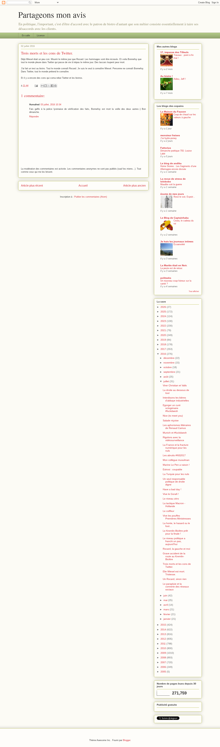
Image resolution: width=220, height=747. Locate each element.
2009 (164, 652)
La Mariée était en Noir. (173, 265)
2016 (164, 353)
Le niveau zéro (171, 498)
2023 (164, 321)
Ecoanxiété (179, 244)
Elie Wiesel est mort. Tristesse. (174, 573)
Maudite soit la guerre (171, 184)
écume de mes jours (172, 194)
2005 (164, 671)
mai (165, 600)
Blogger (126, 740)
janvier (167, 618)
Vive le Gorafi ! (171, 494)
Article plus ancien (134, 185)
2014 (164, 629)
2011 (163, 643)
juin (165, 595)
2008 (164, 657)
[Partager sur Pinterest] (55, 85)
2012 (164, 638)
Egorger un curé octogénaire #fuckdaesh (171, 408)
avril (166, 604)
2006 (164, 667)
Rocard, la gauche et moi (176, 548)
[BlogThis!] (45, 85)
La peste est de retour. (171, 268)
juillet (166, 381)
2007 (164, 662)
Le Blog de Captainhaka (174, 217)
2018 (164, 344)
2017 (164, 349)
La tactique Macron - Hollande (174, 505)
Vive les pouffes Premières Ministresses (177, 517)
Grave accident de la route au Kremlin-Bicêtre (174, 556)
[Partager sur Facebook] (52, 85)
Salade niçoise (171, 420)
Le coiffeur (168, 511)
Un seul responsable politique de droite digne (174, 482)
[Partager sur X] (49, 85)
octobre (167, 367)
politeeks (165, 278)
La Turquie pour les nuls (176, 474)
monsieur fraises (170, 135)
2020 (164, 335)
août (166, 376)
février (167, 614)
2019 (164, 339)
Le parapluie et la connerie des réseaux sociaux (176, 586)
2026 (164, 307)
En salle (26, 35)
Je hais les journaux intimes (176, 241)
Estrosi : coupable (172, 469)
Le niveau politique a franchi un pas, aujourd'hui (174, 541)
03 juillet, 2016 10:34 (51, 104)
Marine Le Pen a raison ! (176, 464)
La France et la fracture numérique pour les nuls (175, 447)
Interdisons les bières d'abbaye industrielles (176, 399)
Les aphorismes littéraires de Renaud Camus (177, 426)
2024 (164, 316)
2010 (164, 648)
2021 (164, 330)
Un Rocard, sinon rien (174, 579)
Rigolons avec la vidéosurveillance (173, 439)
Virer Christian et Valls (175, 385)
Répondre (34, 116)
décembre (169, 358)
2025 (164, 311)
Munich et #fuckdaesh (175, 432)
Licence (41, 35)
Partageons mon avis (52, 14)
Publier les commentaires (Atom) (90, 196)
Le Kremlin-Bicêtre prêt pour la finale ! (175, 532)
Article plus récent (32, 185)
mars (166, 609)
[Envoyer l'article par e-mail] (36, 85)
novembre (169, 362)
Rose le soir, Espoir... (184, 196)
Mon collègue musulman (176, 460)
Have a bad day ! (172, 489)
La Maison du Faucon (173, 111)
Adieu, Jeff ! (180, 79)
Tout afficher (194, 291)
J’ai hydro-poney (168, 138)
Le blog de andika (171, 163)
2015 (164, 624)
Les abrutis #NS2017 (174, 455)
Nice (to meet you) (173, 415)
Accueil (83, 185)
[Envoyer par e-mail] (42, 85)
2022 (164, 325)
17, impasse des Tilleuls (174, 52)
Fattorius (165, 148)
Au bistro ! (166, 76)
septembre (169, 371)
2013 (164, 634)
